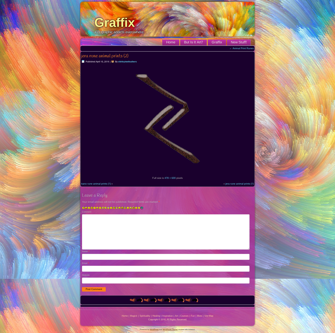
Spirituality (145, 316)
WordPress (154, 329)
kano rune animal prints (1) (96, 184)
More (199, 316)
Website (86, 275)
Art (176, 316)
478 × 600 (170, 178)
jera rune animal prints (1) (239, 184)
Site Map (208, 316)
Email (85, 263)
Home (170, 42)
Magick (133, 316)
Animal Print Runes (241, 48)
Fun (193, 316)
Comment (86, 212)
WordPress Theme (170, 329)
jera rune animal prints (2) (104, 56)
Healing (156, 316)
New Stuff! (239, 42)
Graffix (114, 22)
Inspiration (167, 316)
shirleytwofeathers (127, 62)
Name (86, 251)
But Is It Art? (193, 42)
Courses (184, 316)
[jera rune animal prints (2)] (167, 172)
